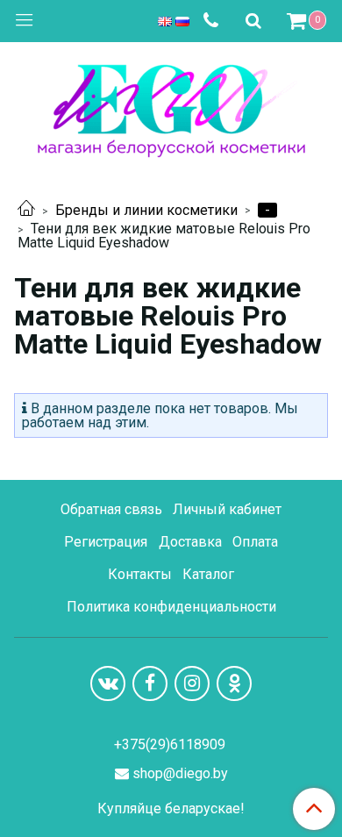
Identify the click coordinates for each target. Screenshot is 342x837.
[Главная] (26, 210)
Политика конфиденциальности (171, 606)
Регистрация (105, 541)
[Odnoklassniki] (234, 683)
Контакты (140, 574)
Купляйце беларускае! (171, 809)
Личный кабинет (227, 509)
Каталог (208, 574)
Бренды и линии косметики (146, 210)
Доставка (190, 541)
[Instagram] (192, 683)
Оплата (255, 541)
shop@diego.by (180, 773)
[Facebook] (149, 683)
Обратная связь (111, 509)
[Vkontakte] (107, 683)
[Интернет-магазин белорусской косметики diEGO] (171, 106)
